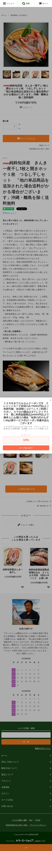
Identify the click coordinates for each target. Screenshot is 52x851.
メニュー (10, 3)
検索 (27, 3)
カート (45, 3)
